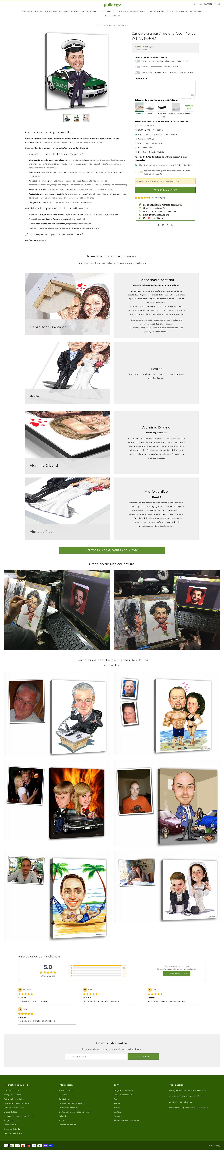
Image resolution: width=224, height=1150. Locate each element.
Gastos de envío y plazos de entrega (75, 1112)
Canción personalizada (130, 11)
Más (169, 11)
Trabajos (117, 1107)
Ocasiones (195, 11)
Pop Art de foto (53, 11)
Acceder (198, 4)
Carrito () (209, 4)
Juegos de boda (11, 1120)
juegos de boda (156, 11)
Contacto (118, 1116)
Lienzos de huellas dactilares (80, 11)
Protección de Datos (68, 1107)
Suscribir (143, 1056)
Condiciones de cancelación (71, 1103)
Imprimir (63, 1095)
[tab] (67, 118)
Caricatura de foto (31, 11)
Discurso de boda (12, 1129)
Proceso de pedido (67, 1125)
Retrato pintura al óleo (14, 1099)
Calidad (62, 1116)
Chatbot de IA (10, 1125)
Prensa (117, 1103)
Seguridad (63, 1120)
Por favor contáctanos (35, 240)
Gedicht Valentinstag (13, 1133)
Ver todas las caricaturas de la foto (112, 550)
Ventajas (118, 1112)
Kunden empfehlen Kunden (126, 1120)
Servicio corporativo (123, 1095)
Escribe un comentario (176, 973)
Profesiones (111, 16)
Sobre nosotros (66, 1090)
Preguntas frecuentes (124, 1090)
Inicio (98, 25)
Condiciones (64, 1099)
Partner (117, 1099)
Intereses (181, 11)
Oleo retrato (108, 11)
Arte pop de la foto (12, 1095)
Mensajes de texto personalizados (19, 1116)
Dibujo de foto (10, 1112)
